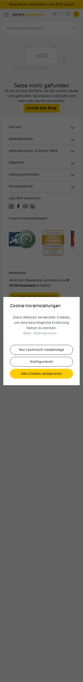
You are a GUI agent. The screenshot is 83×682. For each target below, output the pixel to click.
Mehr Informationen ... (41, 333)
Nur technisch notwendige (41, 350)
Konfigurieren (41, 362)
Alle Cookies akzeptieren (41, 373)
